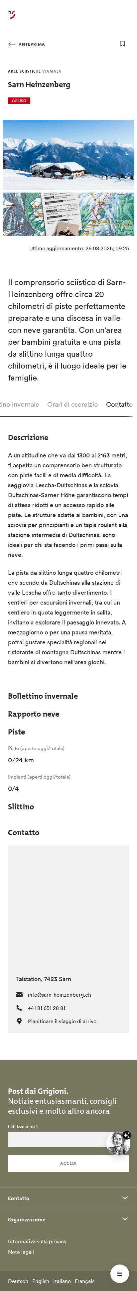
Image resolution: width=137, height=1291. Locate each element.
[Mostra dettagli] (126, 1135)
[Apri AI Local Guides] (118, 1143)
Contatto (119, 404)
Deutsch (18, 1281)
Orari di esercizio (72, 404)
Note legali (21, 1252)
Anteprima (31, 44)
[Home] (11, 19)
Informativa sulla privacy (37, 1241)
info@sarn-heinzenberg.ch (59, 994)
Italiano (62, 1281)
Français (84, 1281)
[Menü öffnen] (119, 1273)
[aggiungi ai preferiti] (122, 43)
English (40, 1281)
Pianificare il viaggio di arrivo (62, 1021)
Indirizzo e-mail (23, 1126)
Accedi (68, 1163)
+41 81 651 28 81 (46, 1008)
